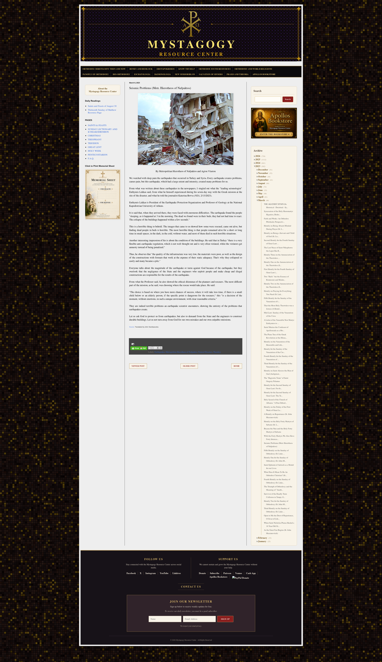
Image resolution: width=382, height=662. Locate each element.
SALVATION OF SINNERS (211, 74)
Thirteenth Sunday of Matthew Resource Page (102, 111)
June (261, 190)
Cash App (251, 573)
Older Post (189, 366)
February (263, 537)
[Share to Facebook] (158, 347)
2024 (259, 162)
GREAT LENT (94, 146)
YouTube (164, 573)
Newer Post (138, 366)
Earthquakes (160, 352)
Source (131, 327)
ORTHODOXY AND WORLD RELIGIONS (253, 68)
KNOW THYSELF (186, 68)
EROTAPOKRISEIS (166, 68)
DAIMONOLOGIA (162, 74)
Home (237, 366)
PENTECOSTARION (97, 154)
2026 (259, 156)
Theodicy (217, 352)
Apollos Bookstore (218, 576)
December (264, 169)
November (264, 173)
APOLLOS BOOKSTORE (264, 74)
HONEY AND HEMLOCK (141, 68)
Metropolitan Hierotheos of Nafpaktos (181, 352)
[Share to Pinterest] (160, 347)
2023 (259, 166)
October (263, 176)
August (262, 183)
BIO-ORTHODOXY (121, 74)
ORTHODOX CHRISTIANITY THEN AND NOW (104, 68)
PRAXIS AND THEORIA (238, 74)
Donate (202, 573)
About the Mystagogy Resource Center (103, 90)
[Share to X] (155, 347)
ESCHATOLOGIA (142, 74)
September (264, 179)
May (261, 193)
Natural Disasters (205, 352)
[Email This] (149, 347)
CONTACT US (191, 587)
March (262, 200)
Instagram (150, 573)
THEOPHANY (95, 139)
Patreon (227, 573)
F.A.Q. (91, 158)
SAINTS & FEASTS (97, 125)
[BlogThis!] (152, 347)
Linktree (176, 573)
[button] (7, 648)
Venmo (238, 573)
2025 (259, 159)
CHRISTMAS (94, 135)
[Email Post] (132, 343)
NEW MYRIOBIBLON (185, 74)
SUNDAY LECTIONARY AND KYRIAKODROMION (102, 130)
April (261, 196)
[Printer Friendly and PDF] (138, 348)
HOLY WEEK (94, 150)
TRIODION (93, 143)
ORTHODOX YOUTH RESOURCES (215, 68)
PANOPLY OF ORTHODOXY (96, 74)
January (263, 541)
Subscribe (214, 573)
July (261, 186)
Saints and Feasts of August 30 (102, 105)
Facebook (131, 573)
